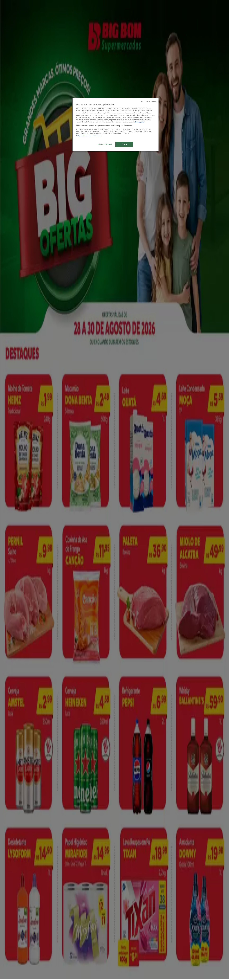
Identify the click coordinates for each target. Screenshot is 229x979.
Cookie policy (139, 122)
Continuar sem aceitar (149, 101)
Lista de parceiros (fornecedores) (88, 136)
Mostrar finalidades (105, 144)
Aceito (124, 144)
